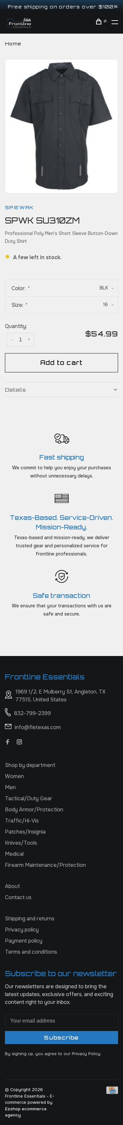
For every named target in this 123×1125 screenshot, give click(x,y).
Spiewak (19, 207)
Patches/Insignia (25, 831)
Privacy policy (22, 929)
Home (13, 43)
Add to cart (61, 362)
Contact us (18, 897)
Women (14, 776)
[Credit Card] (112, 1092)
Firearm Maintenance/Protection (45, 865)
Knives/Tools (21, 842)
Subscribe (61, 1037)
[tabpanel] (61, 125)
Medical (14, 854)
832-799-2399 (32, 713)
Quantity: (16, 326)
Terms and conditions (31, 951)
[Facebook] (7, 742)
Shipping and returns (29, 918)
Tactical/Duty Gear (28, 798)
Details (15, 389)
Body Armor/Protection (34, 809)
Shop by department (30, 765)
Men (10, 787)
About (12, 886)
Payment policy (23, 940)
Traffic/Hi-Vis (22, 820)
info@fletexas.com (38, 727)
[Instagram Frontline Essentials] (19, 742)
